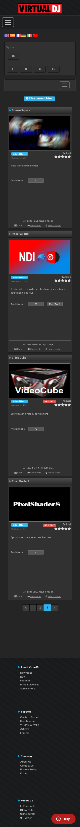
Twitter (27, 817)
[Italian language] (29, 35)
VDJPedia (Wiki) (29, 725)
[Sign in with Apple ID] (40, 69)
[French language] (18, 35)
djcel (68, 153)
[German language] (23, 35)
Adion (67, 277)
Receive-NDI (20, 234)
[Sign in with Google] (53, 69)
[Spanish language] (12, 35)
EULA (23, 773)
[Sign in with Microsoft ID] (26, 69)
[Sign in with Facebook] (12, 69)
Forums (24, 733)
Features (25, 680)
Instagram (29, 813)
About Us (25, 761)
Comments (35, 225)
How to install (54, 225)
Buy (22, 676)
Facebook (28, 806)
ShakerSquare (21, 110)
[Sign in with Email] (13, 56)
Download (26, 672)
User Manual (27, 721)
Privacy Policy (28, 769)
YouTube (28, 810)
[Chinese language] (35, 35)
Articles (24, 729)
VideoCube (19, 357)
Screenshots (27, 688)
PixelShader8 (20, 481)
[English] (6, 35)
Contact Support (30, 717)
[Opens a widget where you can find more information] (63, 819)
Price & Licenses (29, 684)
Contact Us (27, 765)
